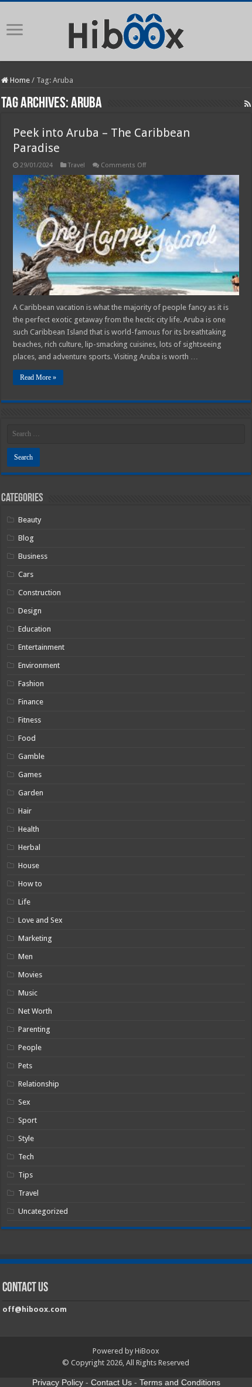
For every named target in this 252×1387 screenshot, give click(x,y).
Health (28, 829)
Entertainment (41, 647)
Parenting (34, 1029)
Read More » (38, 377)
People (30, 1047)
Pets (25, 1065)
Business (32, 556)
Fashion (31, 683)
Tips (25, 1174)
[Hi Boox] (126, 29)
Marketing (35, 938)
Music (28, 992)
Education (34, 629)
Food (27, 738)
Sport (27, 1120)
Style (26, 1138)
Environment (39, 665)
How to (30, 883)
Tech (26, 1156)
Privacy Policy (57, 1382)
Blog (26, 538)
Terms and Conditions (179, 1382)
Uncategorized (43, 1211)
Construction (39, 592)
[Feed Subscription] (247, 104)
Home (19, 80)
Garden (30, 792)
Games (30, 774)
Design (30, 610)
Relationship (38, 1083)
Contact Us (111, 1382)
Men (25, 956)
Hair (25, 810)
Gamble (31, 756)
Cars (25, 574)
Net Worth (35, 1011)
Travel (76, 165)
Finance (30, 701)
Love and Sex (40, 920)
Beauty (29, 519)
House (28, 865)
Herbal (29, 847)
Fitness (29, 720)
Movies (30, 974)
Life (24, 901)
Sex (24, 1102)
